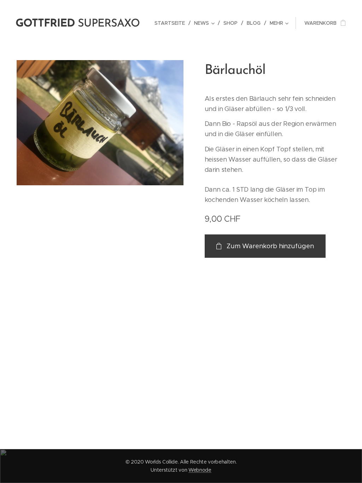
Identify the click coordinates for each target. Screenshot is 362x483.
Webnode (199, 470)
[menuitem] (172, 23)
